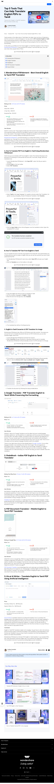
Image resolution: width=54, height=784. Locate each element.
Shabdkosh (10, 62)
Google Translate (11, 60)
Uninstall (27, 777)
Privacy (12, 775)
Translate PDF (11, 33)
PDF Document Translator (13, 64)
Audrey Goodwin (12, 25)
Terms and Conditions (6, 775)
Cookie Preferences (42, 775)
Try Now (49, 4)
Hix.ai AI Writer (10, 67)
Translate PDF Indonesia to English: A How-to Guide (18, 686)
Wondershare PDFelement (10, 47)
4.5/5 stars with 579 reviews (18, 104)
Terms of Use (17, 775)
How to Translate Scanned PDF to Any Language (17, 726)
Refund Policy (49, 775)
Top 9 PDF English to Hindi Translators (15, 706)
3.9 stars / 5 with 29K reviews (23, 474)
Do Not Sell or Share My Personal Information (29, 775)
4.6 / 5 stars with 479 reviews (18, 417)
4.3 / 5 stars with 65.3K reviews (23, 540)
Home (5, 33)
